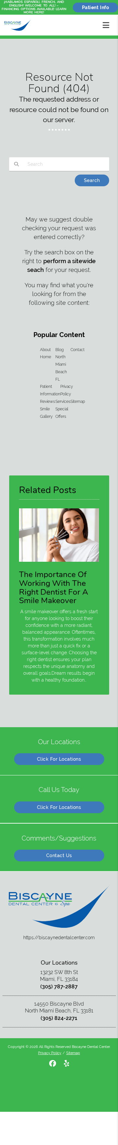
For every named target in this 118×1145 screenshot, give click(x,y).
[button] (108, 24)
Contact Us (59, 855)
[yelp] (66, 1063)
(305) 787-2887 (59, 986)
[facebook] (52, 1063)
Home (45, 357)
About (45, 349)
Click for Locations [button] (59, 759)
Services (62, 401)
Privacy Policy (49, 1053)
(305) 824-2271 (59, 1018)
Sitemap (77, 401)
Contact (77, 349)
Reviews (47, 401)
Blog (59, 349)
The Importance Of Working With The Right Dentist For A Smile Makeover (53, 587)
